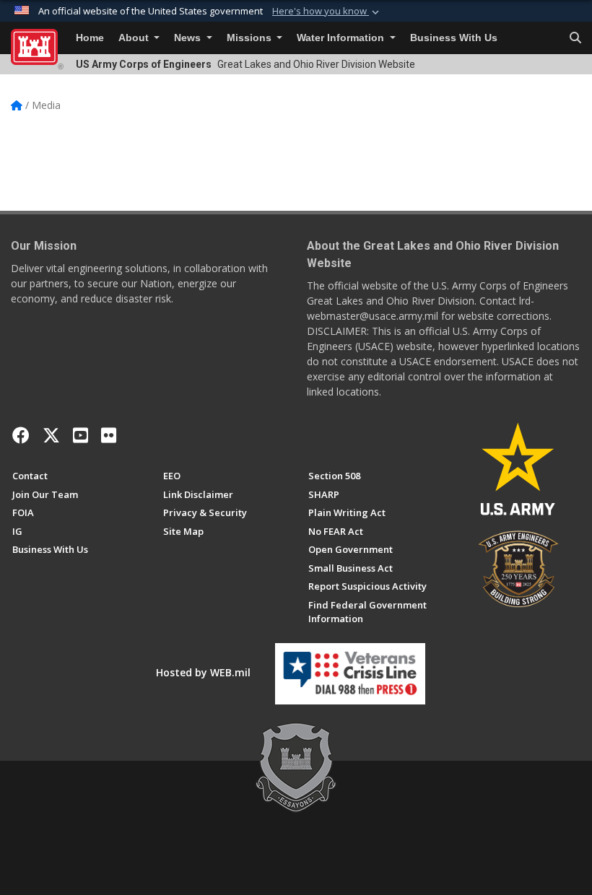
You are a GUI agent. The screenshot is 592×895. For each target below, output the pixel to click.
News (189, 37)
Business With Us (453, 37)
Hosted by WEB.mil (203, 672)
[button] (327, 11)
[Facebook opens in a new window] (21, 435)
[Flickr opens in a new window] (108, 435)
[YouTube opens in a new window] (80, 435)
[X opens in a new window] (51, 435)
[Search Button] (575, 38)
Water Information (342, 37)
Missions (250, 37)
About (135, 37)
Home (90, 37)
